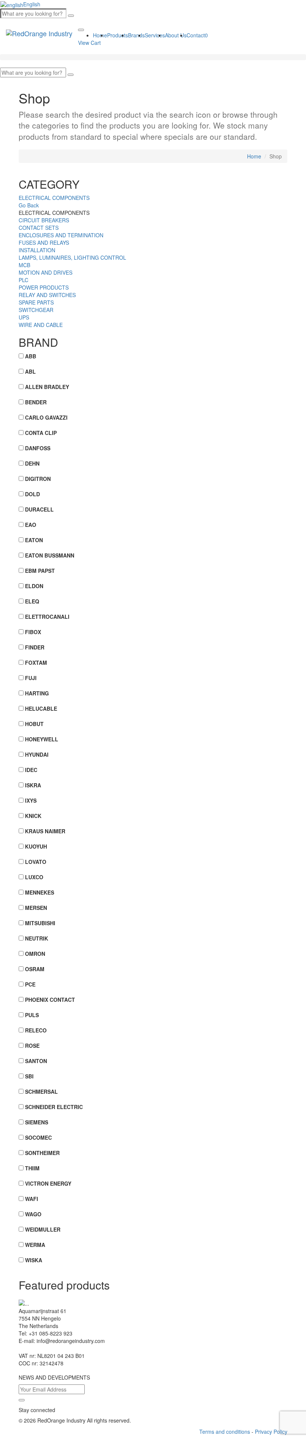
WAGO (33, 1214)
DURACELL (39, 509)
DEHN (32, 463)
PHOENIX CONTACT (50, 999)
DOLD (32, 494)
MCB (24, 265)
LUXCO (34, 877)
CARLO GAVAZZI (46, 417)
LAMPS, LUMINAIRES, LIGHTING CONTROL (72, 257)
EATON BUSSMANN (49, 555)
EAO (30, 524)
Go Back (29, 205)
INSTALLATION (37, 250)
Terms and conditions (224, 1431)
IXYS (31, 800)
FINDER (34, 647)
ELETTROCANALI (47, 616)
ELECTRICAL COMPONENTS (54, 197)
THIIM (32, 1168)
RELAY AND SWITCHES (47, 295)
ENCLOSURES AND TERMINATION (61, 235)
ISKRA (33, 785)
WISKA (33, 1260)
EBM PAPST (40, 570)
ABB (30, 356)
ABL (30, 371)
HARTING (37, 693)
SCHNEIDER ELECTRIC (54, 1107)
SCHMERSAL (41, 1091)
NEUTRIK (36, 938)
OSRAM (34, 969)
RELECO (36, 1030)
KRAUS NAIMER (45, 831)
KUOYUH (36, 846)
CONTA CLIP (41, 432)
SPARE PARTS (36, 302)
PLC (23, 280)
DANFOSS (37, 448)
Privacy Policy (271, 1431)
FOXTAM (36, 662)
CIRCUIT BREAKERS (44, 220)
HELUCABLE (41, 708)
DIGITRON (38, 478)
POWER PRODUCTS (44, 287)
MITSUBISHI (40, 923)
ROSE (32, 1045)
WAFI (31, 1198)
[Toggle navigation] (81, 30)
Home (254, 156)
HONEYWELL (41, 739)
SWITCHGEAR (36, 310)
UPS (24, 317)
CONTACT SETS (39, 227)
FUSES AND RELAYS (44, 242)
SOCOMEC (38, 1137)
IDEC (31, 769)
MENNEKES (39, 892)
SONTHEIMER (42, 1153)
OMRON (35, 953)
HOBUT (34, 724)
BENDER (36, 402)
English (31, 4)
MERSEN (36, 907)
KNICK (33, 815)
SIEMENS (36, 1122)
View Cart (89, 42)
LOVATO (35, 861)
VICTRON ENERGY (48, 1183)
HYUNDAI (37, 754)
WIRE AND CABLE (41, 324)
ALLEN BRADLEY (47, 386)
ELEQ (32, 601)
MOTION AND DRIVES (45, 272)
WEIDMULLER (42, 1229)
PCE (30, 984)
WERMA (35, 1244)
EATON (34, 540)
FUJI (31, 678)
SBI (29, 1076)
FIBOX (33, 632)
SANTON (36, 1061)
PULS (32, 1015)
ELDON (34, 586)
